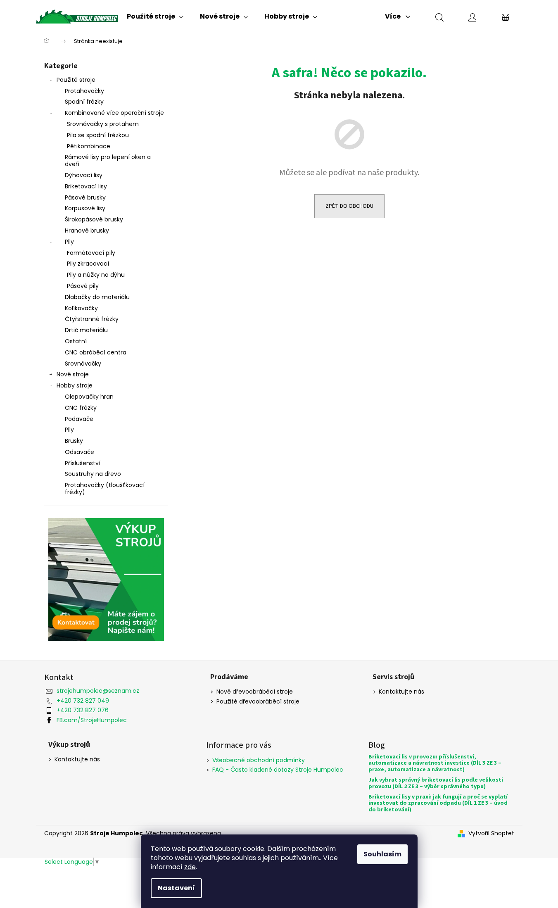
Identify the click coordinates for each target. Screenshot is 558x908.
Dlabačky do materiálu (97, 297)
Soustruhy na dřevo (93, 474)
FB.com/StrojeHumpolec (92, 720)
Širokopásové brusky (94, 219)
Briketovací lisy (86, 186)
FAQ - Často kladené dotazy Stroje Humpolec (277, 769)
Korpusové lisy (85, 208)
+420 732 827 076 (83, 710)
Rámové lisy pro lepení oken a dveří (108, 160)
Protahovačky (84, 91)
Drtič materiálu (86, 330)
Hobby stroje (75, 385)
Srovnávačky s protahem (103, 124)
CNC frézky (81, 408)
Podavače (79, 419)
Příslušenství (82, 463)
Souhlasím (382, 854)
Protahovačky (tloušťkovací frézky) (105, 488)
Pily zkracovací (88, 263)
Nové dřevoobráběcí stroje (254, 692)
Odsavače (79, 452)
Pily (69, 242)
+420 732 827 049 (83, 700)
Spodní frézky (84, 101)
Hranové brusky (87, 230)
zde (190, 867)
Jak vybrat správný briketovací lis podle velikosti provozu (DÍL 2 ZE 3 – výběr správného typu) (435, 783)
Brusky (74, 441)
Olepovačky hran (89, 396)
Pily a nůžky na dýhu (96, 275)
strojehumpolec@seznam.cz (98, 691)
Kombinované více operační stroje (114, 113)
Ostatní (76, 341)
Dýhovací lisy (83, 175)
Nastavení (176, 888)
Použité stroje (76, 80)
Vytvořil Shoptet (491, 833)
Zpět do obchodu (349, 206)
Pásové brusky (85, 197)
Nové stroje (73, 374)
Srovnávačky (83, 363)
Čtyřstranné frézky (92, 319)
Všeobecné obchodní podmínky (258, 760)
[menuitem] (155, 16)
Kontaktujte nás (401, 692)
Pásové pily (83, 286)
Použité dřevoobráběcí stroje (257, 702)
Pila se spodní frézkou (98, 135)
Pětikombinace (88, 146)
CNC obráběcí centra (95, 352)
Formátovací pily (91, 253)
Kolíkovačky (81, 308)
